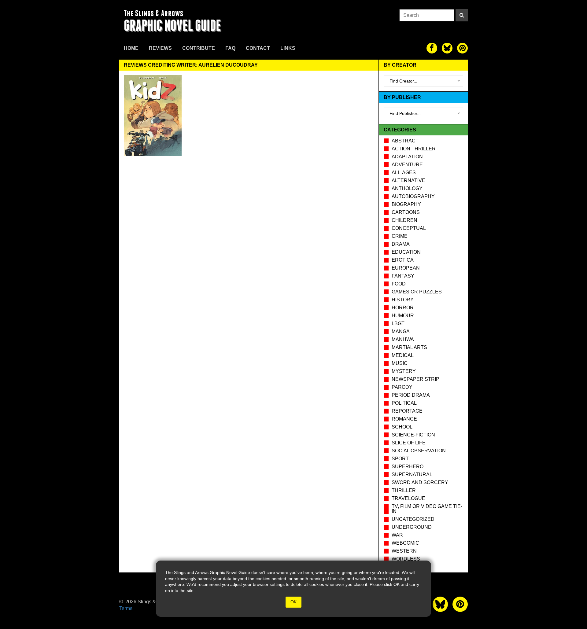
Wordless (406, 558)
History (403, 299)
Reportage (407, 411)
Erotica (403, 260)
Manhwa (403, 339)
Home (131, 48)
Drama (401, 244)
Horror (403, 307)
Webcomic (405, 543)
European (406, 267)
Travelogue (408, 498)
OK (293, 601)
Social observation (419, 450)
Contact (258, 48)
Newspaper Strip (415, 379)
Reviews (160, 48)
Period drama (411, 395)
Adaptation (407, 156)
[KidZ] (153, 115)
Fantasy (403, 275)
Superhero (407, 466)
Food (399, 283)
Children (404, 220)
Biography (406, 204)
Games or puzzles (417, 291)
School (402, 426)
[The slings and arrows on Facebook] (431, 48)
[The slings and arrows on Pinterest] (462, 48)
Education (406, 252)
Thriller (404, 490)
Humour (403, 315)
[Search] (462, 15)
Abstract (405, 140)
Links (287, 48)
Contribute (198, 48)
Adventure (407, 164)
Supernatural (412, 474)
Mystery (404, 371)
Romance (404, 418)
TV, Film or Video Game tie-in (427, 509)
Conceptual (409, 228)
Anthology (407, 188)
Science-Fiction (413, 434)
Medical (403, 355)
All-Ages (404, 172)
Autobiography (413, 196)
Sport (400, 458)
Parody (402, 387)
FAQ (230, 48)
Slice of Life (409, 442)
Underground (412, 527)
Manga (401, 331)
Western (404, 551)
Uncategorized (413, 519)
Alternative (408, 180)
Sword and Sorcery (420, 482)
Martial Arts (409, 347)
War (397, 535)
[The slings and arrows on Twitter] (447, 48)
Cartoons (406, 212)
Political (404, 403)
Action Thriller (414, 148)
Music (400, 363)
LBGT (398, 323)
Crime (400, 236)
